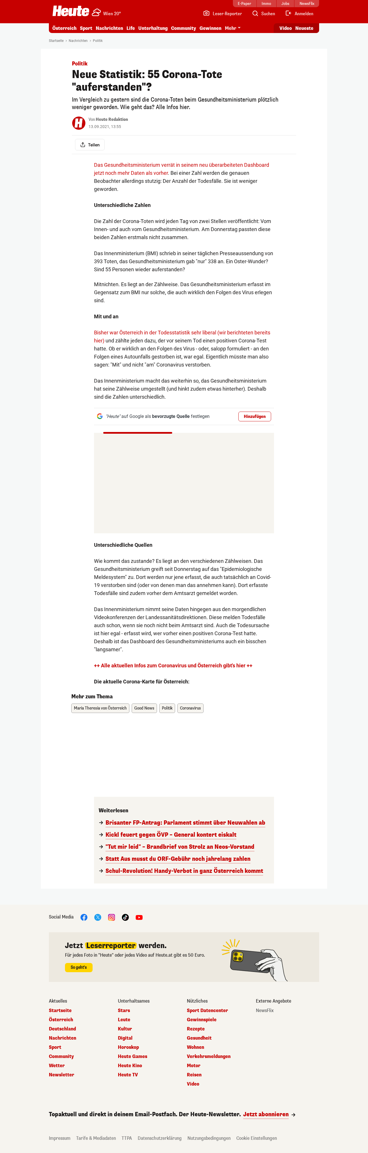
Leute (124, 1020)
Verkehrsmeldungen (209, 1056)
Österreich (64, 28)
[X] (97, 917)
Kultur (125, 1029)
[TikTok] (125, 917)
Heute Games (132, 1056)
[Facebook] (83, 917)
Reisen (194, 1075)
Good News (144, 708)
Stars (124, 1011)
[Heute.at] (70, 10)
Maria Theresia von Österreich (100, 708)
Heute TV (128, 1075)
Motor (193, 1066)
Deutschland (62, 1029)
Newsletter (61, 1075)
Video (285, 28)
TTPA (127, 1138)
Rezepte (196, 1029)
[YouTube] (139, 917)
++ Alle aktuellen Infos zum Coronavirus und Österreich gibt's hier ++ (173, 665)
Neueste (304, 28)
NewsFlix (265, 1011)
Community (183, 28)
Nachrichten (78, 41)
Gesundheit (199, 1038)
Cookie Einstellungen (256, 1138)
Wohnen (195, 1047)
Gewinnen (210, 28)
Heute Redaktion (112, 119)
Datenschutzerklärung (160, 1138)
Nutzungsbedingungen (209, 1138)
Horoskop (128, 1047)
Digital (125, 1038)
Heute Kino (130, 1066)
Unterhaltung (153, 28)
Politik (98, 41)
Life (130, 28)
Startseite (56, 41)
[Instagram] (111, 917)
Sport (86, 28)
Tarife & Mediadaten (96, 1138)
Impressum (59, 1138)
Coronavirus (190, 708)
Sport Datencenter (207, 1011)
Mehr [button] (230, 28)
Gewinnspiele (201, 1020)
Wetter (57, 1066)
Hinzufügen (255, 416)
